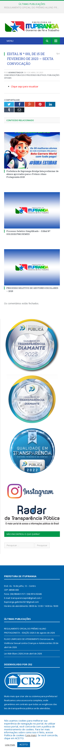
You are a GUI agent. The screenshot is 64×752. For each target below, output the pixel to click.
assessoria (26, 700)
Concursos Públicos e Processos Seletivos (25, 75)
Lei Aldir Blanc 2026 (13, 653)
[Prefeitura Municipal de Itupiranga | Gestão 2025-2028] (32, 25)
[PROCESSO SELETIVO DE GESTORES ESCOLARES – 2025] (32, 267)
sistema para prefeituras (44, 696)
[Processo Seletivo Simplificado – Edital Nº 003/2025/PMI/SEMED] (32, 210)
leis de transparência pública (18, 708)
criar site (24, 696)
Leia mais (31, 735)
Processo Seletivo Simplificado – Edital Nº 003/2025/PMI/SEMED (28, 233)
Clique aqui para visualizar (24, 86)
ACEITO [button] (24, 744)
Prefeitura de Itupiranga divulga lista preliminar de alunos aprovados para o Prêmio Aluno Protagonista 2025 (32, 174)
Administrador (15, 72)
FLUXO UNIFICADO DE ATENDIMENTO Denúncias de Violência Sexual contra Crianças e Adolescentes (33, 7)
